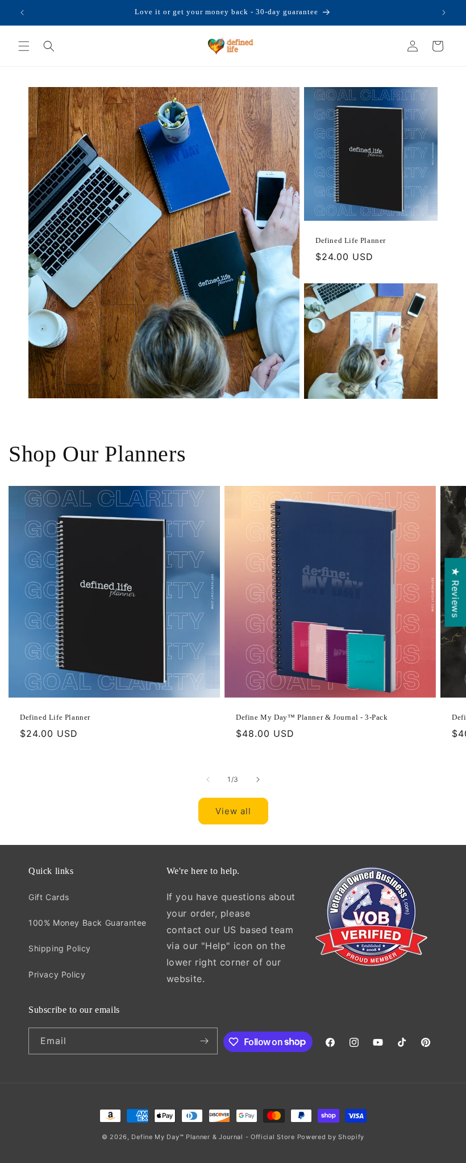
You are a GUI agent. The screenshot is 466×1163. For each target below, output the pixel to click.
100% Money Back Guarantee (87, 922)
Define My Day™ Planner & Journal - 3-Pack (312, 717)
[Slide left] (207, 779)
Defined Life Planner (350, 240)
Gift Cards (48, 897)
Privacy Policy (56, 974)
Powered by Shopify (331, 1137)
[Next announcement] (443, 12)
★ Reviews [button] (455, 592)
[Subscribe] (204, 1041)
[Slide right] (258, 779)
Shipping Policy (59, 948)
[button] (23, 46)
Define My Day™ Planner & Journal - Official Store (212, 1137)
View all (233, 811)
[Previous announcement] (22, 12)
